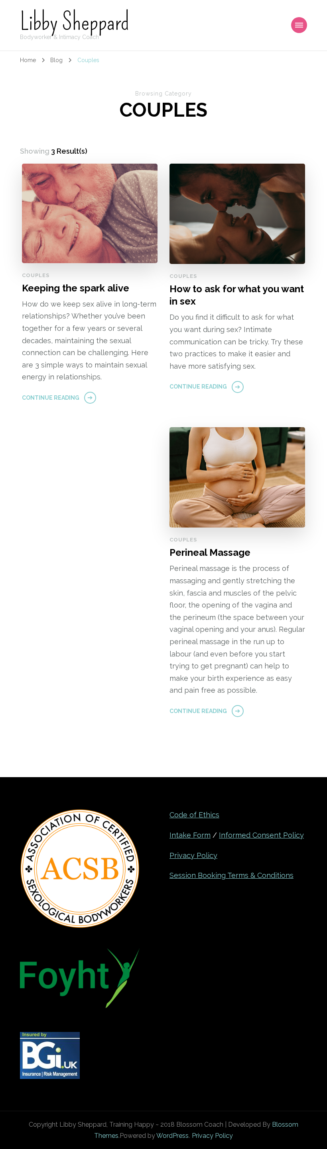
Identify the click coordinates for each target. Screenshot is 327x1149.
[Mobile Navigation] (299, 25)
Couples (35, 275)
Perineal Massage (209, 552)
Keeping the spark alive (75, 288)
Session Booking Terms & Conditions (231, 875)
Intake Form (190, 835)
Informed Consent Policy (261, 835)
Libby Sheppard (74, 22)
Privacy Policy (193, 855)
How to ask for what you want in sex (236, 295)
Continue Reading (50, 398)
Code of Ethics (194, 815)
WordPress (172, 1135)
